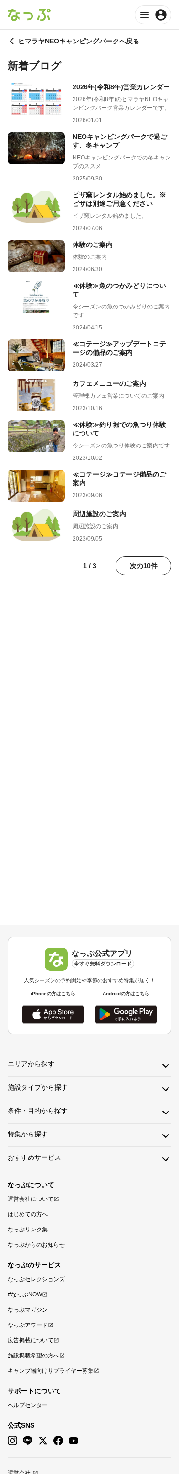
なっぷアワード (28, 1325)
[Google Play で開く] (126, 1014)
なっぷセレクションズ (36, 1279)
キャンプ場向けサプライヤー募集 (51, 1371)
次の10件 (144, 566)
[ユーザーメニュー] (153, 14)
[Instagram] (12, 1441)
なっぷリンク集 (28, 1229)
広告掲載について (30, 1340)
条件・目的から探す (38, 1110)
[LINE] (27, 1441)
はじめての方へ (28, 1214)
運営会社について (30, 1199)
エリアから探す (31, 1064)
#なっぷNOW (25, 1294)
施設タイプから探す (38, 1087)
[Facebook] (58, 1441)
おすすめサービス (34, 1157)
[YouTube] (73, 1441)
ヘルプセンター (28, 1405)
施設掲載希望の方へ (33, 1355)
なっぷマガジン (28, 1309)
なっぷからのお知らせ (36, 1244)
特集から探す (28, 1134)
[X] (43, 1441)
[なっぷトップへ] (29, 15)
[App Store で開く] (53, 1014)
